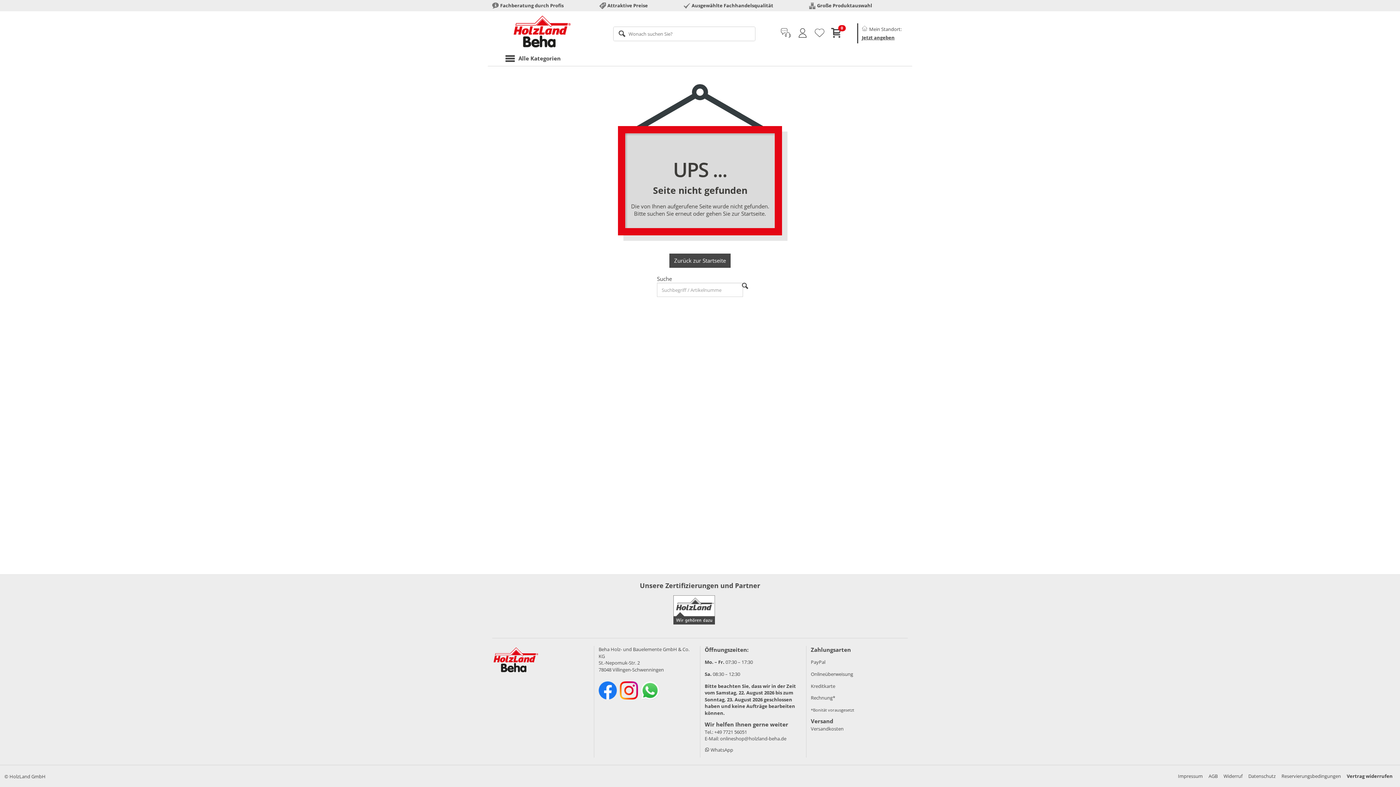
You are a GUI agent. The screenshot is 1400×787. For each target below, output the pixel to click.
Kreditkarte (823, 686)
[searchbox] (684, 34)
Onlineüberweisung (832, 674)
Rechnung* (823, 697)
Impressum (1190, 776)
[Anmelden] (802, 33)
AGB (1213, 776)
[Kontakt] (786, 33)
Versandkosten (827, 728)
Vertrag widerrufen (1370, 776)
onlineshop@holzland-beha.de (753, 738)
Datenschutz (1262, 776)
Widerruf (1233, 776)
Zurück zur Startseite (700, 260)
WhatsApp (721, 750)
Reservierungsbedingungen (1311, 776)
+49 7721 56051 (730, 732)
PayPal (818, 662)
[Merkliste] (819, 33)
